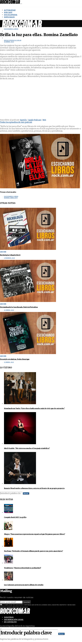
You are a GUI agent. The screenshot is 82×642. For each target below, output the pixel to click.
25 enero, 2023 (9, 310)
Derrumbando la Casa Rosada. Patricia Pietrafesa (19, 307)
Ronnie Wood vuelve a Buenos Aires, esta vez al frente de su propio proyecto (34, 488)
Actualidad (10, 10)
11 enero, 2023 (9, 362)
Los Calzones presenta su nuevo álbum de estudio (23, 585)
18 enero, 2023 (9, 41)
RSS (44, 120)
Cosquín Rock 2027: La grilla (15, 517)
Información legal (13, 620)
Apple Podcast (34, 120)
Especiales (9, 17)
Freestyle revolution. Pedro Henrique (14, 359)
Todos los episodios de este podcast (16, 122)
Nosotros (9, 617)
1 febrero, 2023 (9, 258)
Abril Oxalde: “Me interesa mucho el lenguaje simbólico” (27, 448)
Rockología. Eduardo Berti (10, 255)
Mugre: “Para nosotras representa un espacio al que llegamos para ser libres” (34, 534)
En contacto (10, 622)
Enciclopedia (10, 15)
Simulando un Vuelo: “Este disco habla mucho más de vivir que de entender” (34, 408)
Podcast (8, 12)
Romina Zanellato (11, 198)
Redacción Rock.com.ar (12, 40)
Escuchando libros (11, 29)
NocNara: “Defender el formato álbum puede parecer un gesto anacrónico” (33, 551)
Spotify (23, 120)
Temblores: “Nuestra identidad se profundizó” (22, 568)
